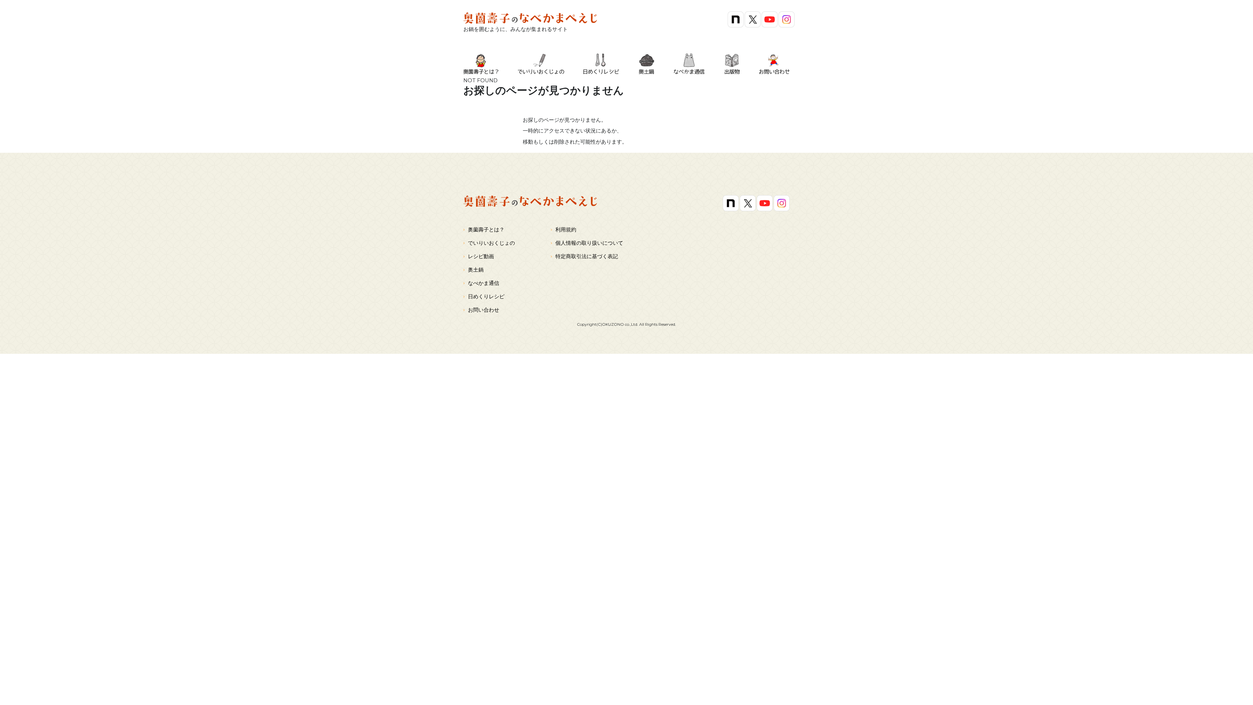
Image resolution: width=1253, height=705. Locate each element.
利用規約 (565, 230)
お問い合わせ (483, 310)
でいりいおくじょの (491, 243)
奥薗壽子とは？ (486, 230)
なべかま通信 (483, 283)
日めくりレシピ (486, 296)
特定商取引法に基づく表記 (586, 256)
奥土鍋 (476, 270)
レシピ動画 (481, 256)
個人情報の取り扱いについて (589, 243)
